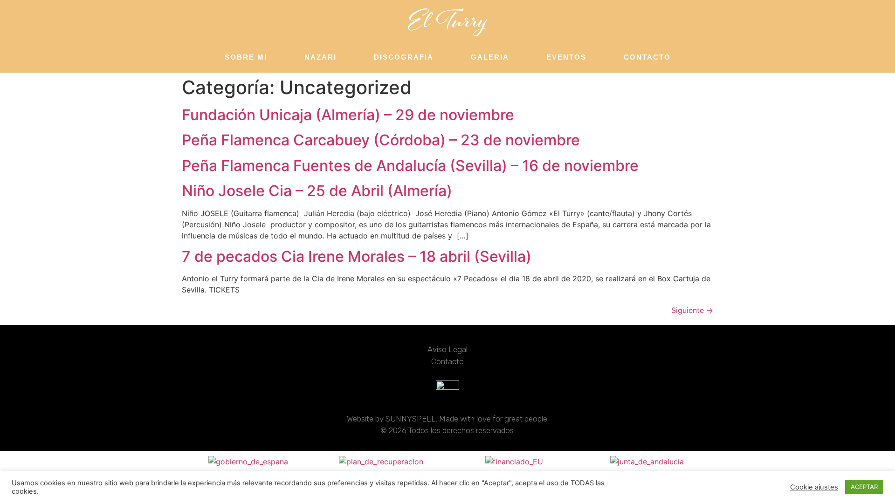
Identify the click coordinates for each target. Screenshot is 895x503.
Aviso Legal (447, 349)
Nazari (320, 57)
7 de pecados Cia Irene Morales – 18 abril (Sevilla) (356, 256)
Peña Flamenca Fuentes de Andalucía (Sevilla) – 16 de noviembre (410, 165)
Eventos (566, 57)
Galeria (490, 57)
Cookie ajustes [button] (814, 487)
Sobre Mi (246, 57)
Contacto (647, 57)
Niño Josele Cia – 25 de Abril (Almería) (317, 191)
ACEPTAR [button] (864, 486)
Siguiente (692, 310)
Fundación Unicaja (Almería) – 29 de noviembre (348, 115)
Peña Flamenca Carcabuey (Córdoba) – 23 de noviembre (381, 140)
